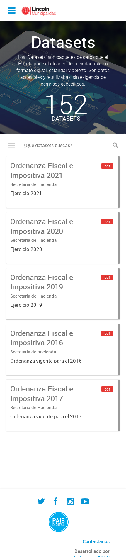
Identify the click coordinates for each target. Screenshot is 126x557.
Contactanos (96, 541)
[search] (115, 145)
